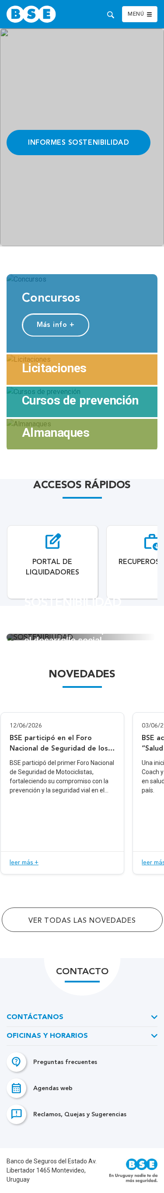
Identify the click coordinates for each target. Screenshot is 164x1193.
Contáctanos (35, 1017)
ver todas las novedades (82, 921)
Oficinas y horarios (47, 1036)
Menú (136, 14)
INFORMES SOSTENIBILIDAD (78, 142)
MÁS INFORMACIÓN (82, 666)
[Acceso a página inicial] (43, 14)
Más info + (56, 324)
